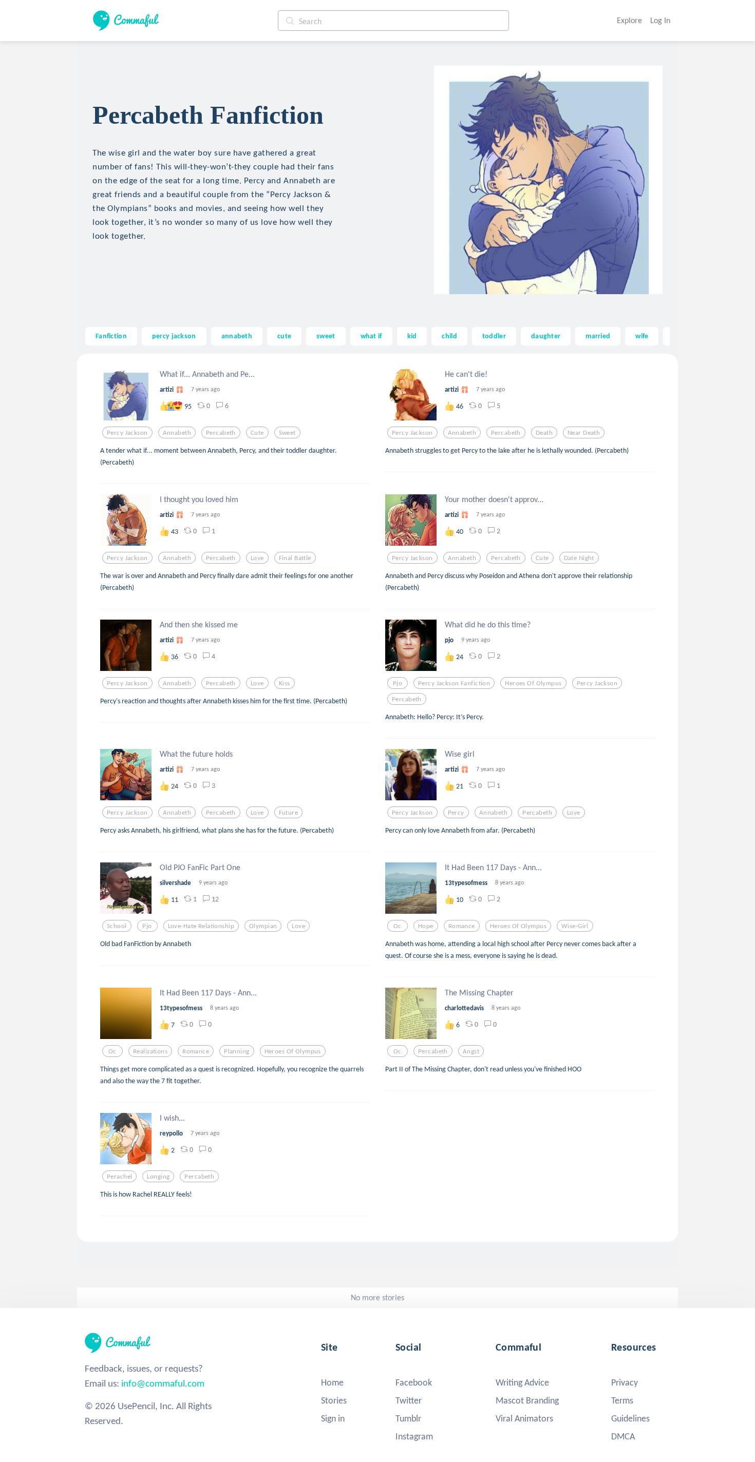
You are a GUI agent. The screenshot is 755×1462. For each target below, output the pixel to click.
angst (471, 1051)
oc (397, 926)
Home (332, 1382)
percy (456, 812)
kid (412, 335)
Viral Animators (524, 1418)
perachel (119, 1176)
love (257, 558)
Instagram (414, 1436)
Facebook (413, 1382)
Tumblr (408, 1418)
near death (584, 432)
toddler (494, 335)
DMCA (623, 1436)
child (449, 335)
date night (579, 558)
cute (284, 335)
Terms (622, 1400)
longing (158, 1176)
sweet (325, 335)
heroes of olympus (533, 683)
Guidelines (630, 1418)
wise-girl (575, 926)
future (288, 812)
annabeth (236, 335)
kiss (284, 683)
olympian (263, 926)
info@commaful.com (162, 1383)
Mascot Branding (527, 1400)
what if (371, 335)
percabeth (221, 432)
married (598, 335)
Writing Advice (522, 1382)
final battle (295, 558)
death (544, 432)
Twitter (408, 1400)
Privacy (624, 1382)
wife (641, 335)
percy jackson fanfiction (454, 683)
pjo (397, 683)
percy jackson (174, 335)
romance (461, 926)
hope (425, 926)
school (117, 926)
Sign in (333, 1418)
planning (236, 1051)
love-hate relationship (201, 926)
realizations (150, 1051)
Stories (334, 1400)
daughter (545, 335)
